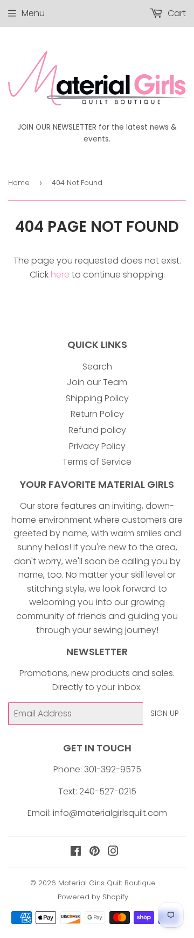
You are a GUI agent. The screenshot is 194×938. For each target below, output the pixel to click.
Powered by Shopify (93, 897)
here (60, 274)
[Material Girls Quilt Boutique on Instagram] (113, 852)
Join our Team (97, 382)
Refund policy (97, 430)
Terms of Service (97, 462)
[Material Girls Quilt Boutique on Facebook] (75, 852)
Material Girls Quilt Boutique (107, 883)
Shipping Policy (97, 398)
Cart (175, 13)
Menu (33, 13)
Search (97, 366)
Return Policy (97, 414)
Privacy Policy (97, 446)
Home (19, 182)
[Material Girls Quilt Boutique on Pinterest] (94, 852)
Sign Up (164, 713)
